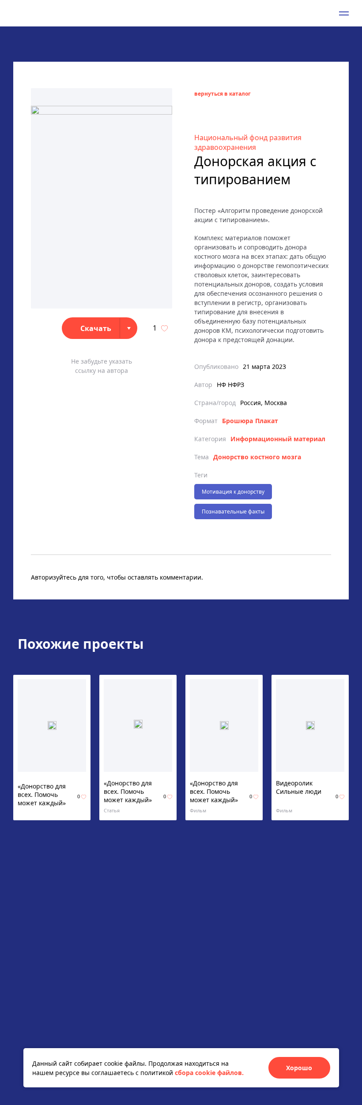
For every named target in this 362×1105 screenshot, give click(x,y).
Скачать (95, 328)
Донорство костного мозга (257, 457)
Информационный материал (277, 439)
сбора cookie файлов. (209, 1072)
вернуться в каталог (222, 93)
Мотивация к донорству (233, 491)
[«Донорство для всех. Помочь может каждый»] (52, 725)
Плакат (266, 421)
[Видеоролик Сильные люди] (310, 725)
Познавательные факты (233, 511)
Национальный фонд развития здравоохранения (248, 142)
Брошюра (237, 421)
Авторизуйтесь (53, 577)
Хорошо (299, 1068)
